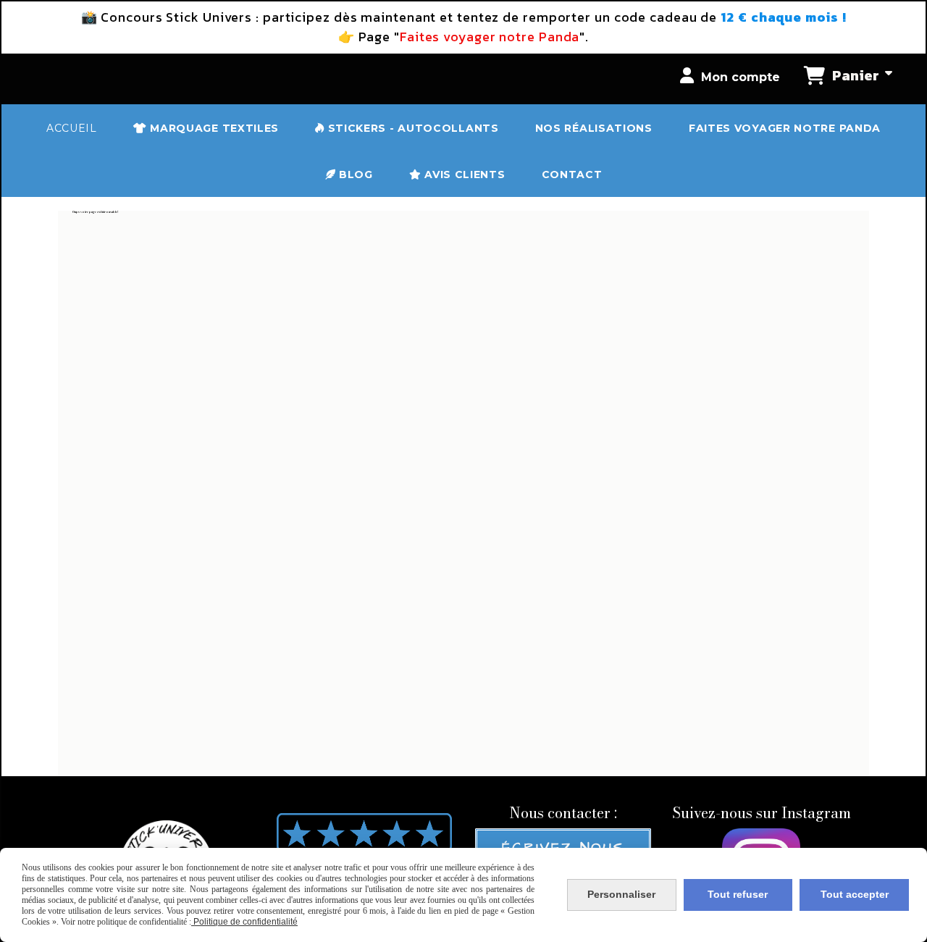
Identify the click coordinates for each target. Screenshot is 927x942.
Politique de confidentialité (244, 922)
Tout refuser (738, 894)
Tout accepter (855, 894)
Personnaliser (621, 894)
